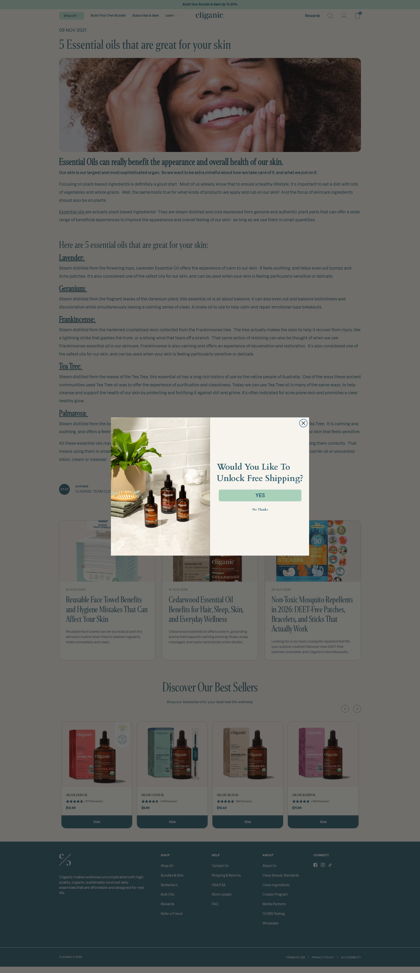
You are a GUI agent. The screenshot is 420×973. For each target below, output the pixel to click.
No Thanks (260, 509)
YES (260, 495)
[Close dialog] (303, 423)
